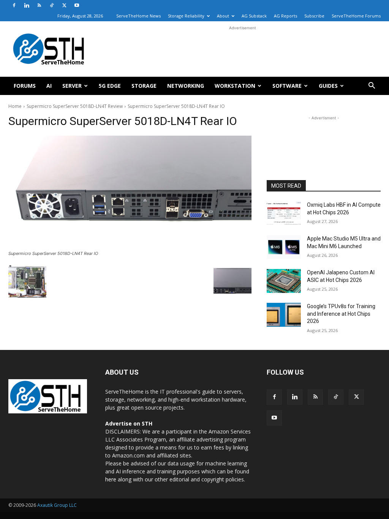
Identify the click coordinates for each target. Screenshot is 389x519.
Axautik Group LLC (57, 505)
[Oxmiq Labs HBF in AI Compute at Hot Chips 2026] (284, 213)
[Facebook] (14, 5)
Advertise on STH (128, 423)
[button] (371, 86)
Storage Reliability (186, 16)
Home (15, 106)
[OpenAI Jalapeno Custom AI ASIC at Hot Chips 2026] (284, 281)
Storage (144, 85)
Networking (185, 85)
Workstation (235, 85)
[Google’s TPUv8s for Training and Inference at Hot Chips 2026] (284, 315)
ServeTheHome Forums (356, 16)
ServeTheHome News (138, 16)
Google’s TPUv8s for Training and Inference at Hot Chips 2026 (341, 313)
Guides (328, 85)
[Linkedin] (26, 5)
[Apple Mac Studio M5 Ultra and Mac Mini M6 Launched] (284, 247)
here (110, 479)
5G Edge (110, 85)
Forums (25, 85)
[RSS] (39, 5)
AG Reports (285, 16)
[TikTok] (51, 5)
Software (287, 85)
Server (72, 85)
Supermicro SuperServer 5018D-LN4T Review (75, 106)
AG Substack (254, 16)
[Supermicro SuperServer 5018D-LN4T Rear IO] (129, 192)
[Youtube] (76, 5)
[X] (64, 5)
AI (49, 85)
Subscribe (314, 16)
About (223, 16)
